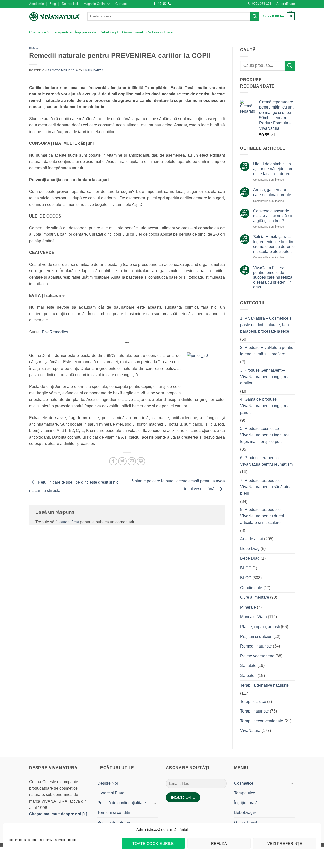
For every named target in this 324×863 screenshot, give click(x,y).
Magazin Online (95, 4)
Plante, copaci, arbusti (260, 626)
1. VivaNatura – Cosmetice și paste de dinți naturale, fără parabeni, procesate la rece (266, 324)
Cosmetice (37, 32)
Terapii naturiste (254, 711)
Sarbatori (248, 675)
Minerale (248, 607)
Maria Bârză (93, 70)
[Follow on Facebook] (154, 4)
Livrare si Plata (110, 793)
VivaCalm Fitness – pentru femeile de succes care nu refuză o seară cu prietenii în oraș (272, 277)
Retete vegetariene (257, 656)
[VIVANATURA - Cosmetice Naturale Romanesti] (54, 16)
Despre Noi (70, 4)
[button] (285, 4)
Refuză (219, 843)
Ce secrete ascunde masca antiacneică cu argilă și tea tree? (272, 216)
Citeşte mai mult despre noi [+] (58, 814)
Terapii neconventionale (261, 721)
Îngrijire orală (85, 32)
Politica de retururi (113, 822)
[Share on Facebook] (113, 461)
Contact (121, 4)
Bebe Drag (250, 548)
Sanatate (248, 665)
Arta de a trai (251, 539)
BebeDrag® (109, 32)
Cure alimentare (254, 597)
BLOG (33, 47)
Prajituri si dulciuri (256, 636)
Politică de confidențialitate (121, 803)
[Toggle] (155, 803)
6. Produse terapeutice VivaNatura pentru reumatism (266, 461)
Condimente (251, 588)
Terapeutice (62, 32)
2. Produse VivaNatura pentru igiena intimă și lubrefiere (266, 350)
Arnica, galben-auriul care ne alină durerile (272, 192)
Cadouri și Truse (159, 32)
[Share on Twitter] (122, 461)
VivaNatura (250, 730)
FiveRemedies (55, 332)
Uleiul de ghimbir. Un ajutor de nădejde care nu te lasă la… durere (273, 169)
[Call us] (169, 4)
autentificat (69, 522)
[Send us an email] (164, 4)
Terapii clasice (253, 701)
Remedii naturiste (256, 646)
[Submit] (254, 16)
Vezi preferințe (284, 843)
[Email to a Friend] (132, 461)
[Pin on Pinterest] (141, 461)
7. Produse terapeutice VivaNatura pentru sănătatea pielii (266, 486)
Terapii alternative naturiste (264, 685)
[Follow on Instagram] (159, 4)
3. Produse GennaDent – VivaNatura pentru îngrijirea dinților (265, 376)
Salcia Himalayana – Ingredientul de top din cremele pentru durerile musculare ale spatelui (274, 244)
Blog (52, 4)
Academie (36, 4)
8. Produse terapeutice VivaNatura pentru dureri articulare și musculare (262, 516)
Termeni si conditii (113, 812)
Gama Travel (132, 32)
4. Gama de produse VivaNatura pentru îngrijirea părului (265, 405)
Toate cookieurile (153, 843)
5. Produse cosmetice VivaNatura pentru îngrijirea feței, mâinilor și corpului (265, 435)
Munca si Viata (253, 617)
